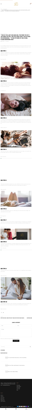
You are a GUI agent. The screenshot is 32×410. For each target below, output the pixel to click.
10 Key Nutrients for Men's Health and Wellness (11, 371)
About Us (2, 395)
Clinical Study (18, 387)
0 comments (6, 358)
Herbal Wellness (19, 386)
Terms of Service (3, 401)
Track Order (18, 388)
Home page (18, 385)
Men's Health (6, 356)
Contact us (2, 396)
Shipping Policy (3, 400)
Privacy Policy (2, 397)
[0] (30, 4)
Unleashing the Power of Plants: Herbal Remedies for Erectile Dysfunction (15, 365)
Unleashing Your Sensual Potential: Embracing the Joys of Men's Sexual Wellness (15, 357)
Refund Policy (2, 398)
